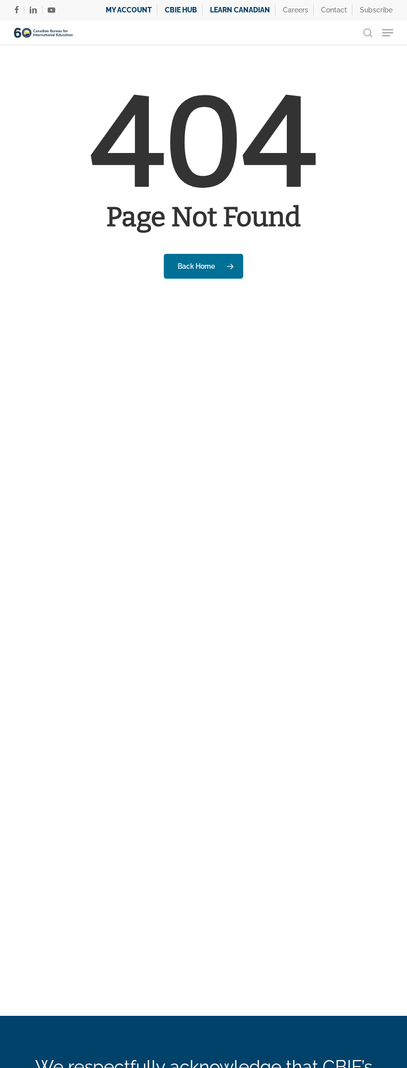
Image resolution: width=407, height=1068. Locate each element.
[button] (387, 33)
